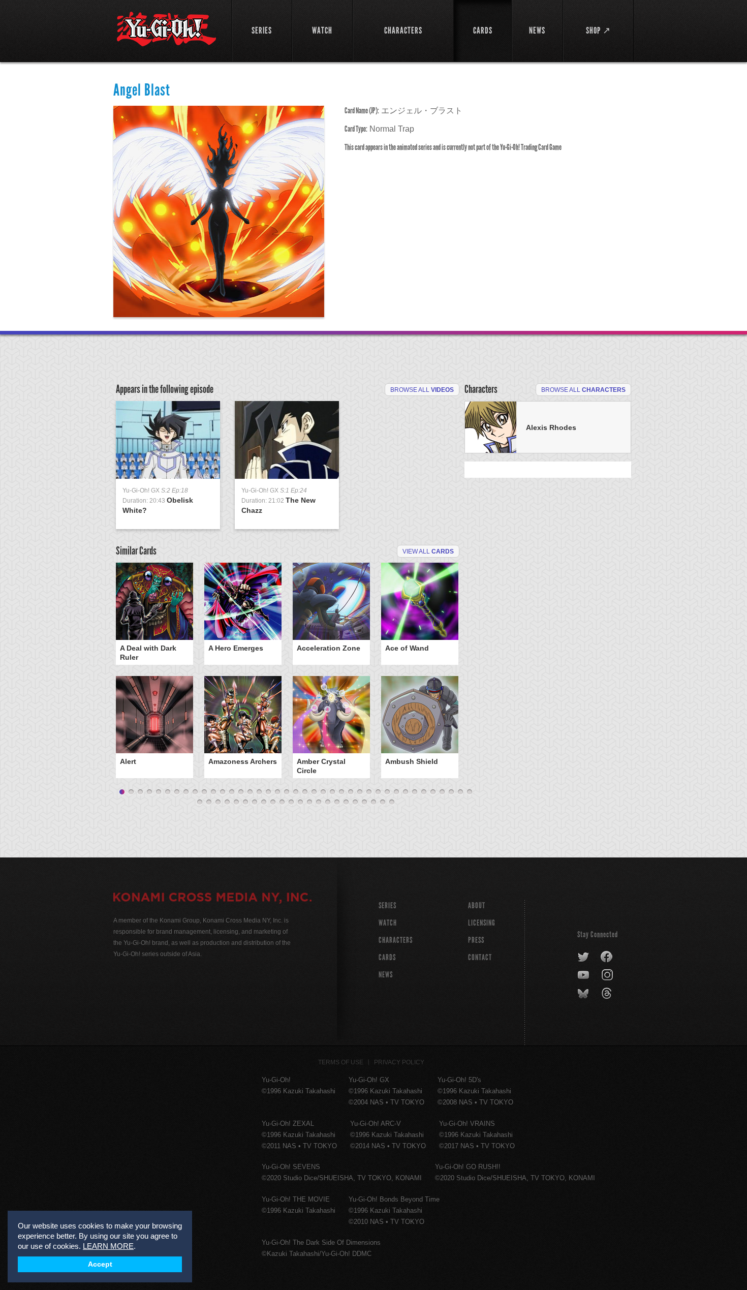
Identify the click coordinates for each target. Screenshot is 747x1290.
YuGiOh (166, 29)
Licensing (481, 923)
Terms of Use (340, 1062)
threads (608, 994)
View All (428, 551)
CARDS (387, 957)
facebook (607, 957)
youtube (584, 975)
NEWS (386, 974)
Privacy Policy (399, 1062)
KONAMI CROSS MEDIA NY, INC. (212, 898)
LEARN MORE (108, 1246)
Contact (480, 957)
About (476, 905)
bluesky (584, 994)
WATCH (388, 923)
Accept (100, 1264)
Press (476, 940)
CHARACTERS (396, 940)
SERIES (387, 905)
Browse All (422, 389)
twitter (583, 957)
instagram (608, 975)
